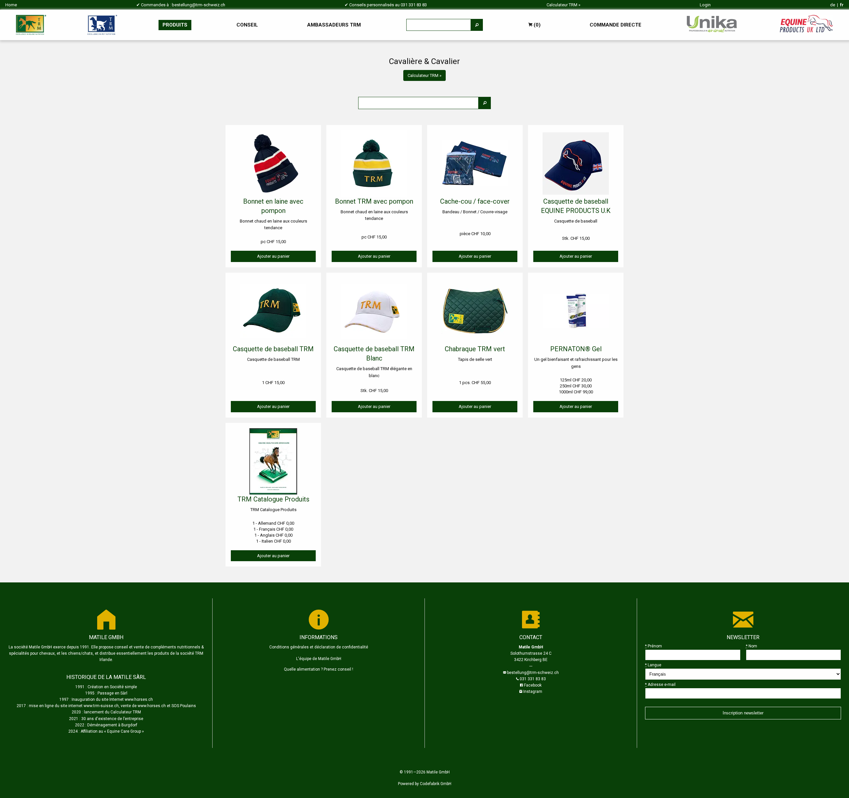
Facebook (533, 685)
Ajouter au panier (273, 256)
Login (705, 4)
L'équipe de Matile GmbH (318, 658)
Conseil (247, 25)
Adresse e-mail (660, 685)
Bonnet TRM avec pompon (374, 201)
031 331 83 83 (414, 4)
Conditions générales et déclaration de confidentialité (318, 647)
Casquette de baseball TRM (273, 349)
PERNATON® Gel (576, 349)
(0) (536, 25)
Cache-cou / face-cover (475, 201)
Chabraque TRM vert (475, 349)
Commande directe (615, 25)
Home (11, 4)
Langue (653, 665)
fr (842, 4)
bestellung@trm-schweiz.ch (198, 4)
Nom (751, 646)
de (832, 4)
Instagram (532, 691)
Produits (175, 25)
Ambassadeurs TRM (334, 25)
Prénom (653, 646)
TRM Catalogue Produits (273, 499)
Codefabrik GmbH (435, 783)
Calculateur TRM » (424, 75)
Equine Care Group (124, 731)
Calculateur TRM (562, 4)
